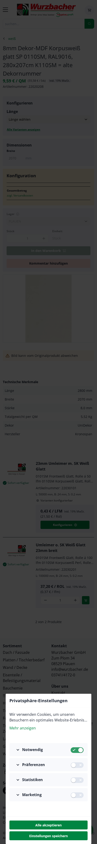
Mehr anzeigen (22, 728)
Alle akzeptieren (48, 825)
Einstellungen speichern (48, 836)
